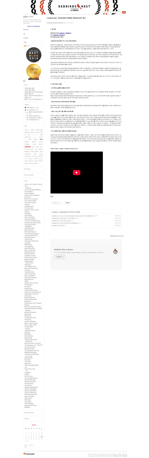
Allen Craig (38, 154)
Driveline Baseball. (30, 380)
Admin (24, 42)
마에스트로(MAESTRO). (32, 365)
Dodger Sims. (29, 288)
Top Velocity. (28, 385)
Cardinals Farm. (29, 206)
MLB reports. (28, 244)
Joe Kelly (34, 156)
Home (89, 454)
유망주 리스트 (38, 158)
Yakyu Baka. (28, 402)
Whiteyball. (28, 213)
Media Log (107, 454)
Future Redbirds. (29, 193)
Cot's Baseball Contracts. (32, 233)
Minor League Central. (31, 323)
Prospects (27, 156)
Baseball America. (30, 252)
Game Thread (38, 161)
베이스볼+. (28, 360)
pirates (41, 149)
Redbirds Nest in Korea (63, 249)
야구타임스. (28, 361)
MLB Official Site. (30, 228)
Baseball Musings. (30, 297)
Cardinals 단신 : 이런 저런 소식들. (61, 220)
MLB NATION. (29, 358)
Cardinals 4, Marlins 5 (58, 35)
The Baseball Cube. (30, 317)
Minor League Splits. (31, 325)
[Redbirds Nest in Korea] (74, 14)
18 (31, 436)
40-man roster (29, 149)
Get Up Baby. (28, 215)
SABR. (26, 281)
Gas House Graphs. (30, 202)
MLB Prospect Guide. (31, 257)
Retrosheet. (28, 316)
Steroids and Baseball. (31, 387)
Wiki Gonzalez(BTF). (31, 391)
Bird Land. (28, 197)
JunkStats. (28, 243)
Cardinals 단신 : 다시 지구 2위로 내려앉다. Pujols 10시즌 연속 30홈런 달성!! (73, 216)
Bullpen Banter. (29, 261)
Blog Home (25, 29)
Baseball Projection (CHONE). (33, 308)
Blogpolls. (27, 407)
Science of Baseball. (31, 392)
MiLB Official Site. (30, 248)
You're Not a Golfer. (30, 224)
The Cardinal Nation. (31, 201)
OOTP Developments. (31, 394)
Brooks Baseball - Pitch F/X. (33, 343)
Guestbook (25, 38)
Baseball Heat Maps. (31, 352)
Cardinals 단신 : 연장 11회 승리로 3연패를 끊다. (65, 223)
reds (33, 147)
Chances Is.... (29, 296)
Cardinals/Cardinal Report (54, 23)
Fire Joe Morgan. (30, 396)
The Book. (28, 270)
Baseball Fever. (29, 279)
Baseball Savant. (30, 349)
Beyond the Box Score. (31, 268)
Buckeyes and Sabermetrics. (33, 307)
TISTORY (29, 454)
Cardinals (28, 147)
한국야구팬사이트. (30, 369)
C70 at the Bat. (29, 208)
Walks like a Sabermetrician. (33, 292)
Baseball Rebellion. (30, 381)
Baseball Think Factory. (31, 283)
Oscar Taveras (29, 161)
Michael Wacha (30, 142)
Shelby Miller (35, 151)
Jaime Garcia (33, 139)
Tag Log (102, 454)
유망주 (26, 130)
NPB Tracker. (28, 398)
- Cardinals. (28, 188)
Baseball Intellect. (30, 254)
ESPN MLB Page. (30, 237)
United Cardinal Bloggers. (32, 195)
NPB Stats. (28, 400)
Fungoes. (27, 204)
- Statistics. (28, 310)
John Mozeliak (33, 163)
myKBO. (27, 374)
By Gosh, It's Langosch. (31, 199)
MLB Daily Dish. (29, 230)
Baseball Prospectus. (31, 277)
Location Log (95, 454)
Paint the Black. (29, 383)
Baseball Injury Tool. (31, 405)
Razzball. (27, 332)
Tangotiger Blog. (29, 272)
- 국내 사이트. (29, 356)
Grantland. (28, 372)
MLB (41, 139)
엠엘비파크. (28, 363)
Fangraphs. (28, 265)
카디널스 (35, 137)
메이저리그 (35, 134)
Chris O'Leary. (29, 376)
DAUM (111, 456)
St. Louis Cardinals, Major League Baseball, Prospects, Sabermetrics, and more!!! (79, 252)
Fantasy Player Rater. (31, 339)
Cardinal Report (63, 212)
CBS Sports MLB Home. (32, 241)
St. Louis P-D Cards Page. (32, 221)
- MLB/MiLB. (28, 226)
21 (39, 436)
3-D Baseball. (29, 285)
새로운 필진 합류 (29, 88)
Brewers (27, 151)
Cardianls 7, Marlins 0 (65, 33)
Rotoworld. (28, 334)
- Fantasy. (27, 328)
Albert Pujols (38, 144)
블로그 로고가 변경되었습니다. (34, 99)
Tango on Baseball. (30, 274)
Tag (24, 33)
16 (26, 436)
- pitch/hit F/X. (29, 341)
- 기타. (26, 370)
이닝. (26, 367)
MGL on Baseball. (30, 275)
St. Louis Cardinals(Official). (33, 190)
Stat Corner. (28, 314)
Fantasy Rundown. (30, 330)
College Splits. (29, 327)
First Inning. (28, 319)
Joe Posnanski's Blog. (31, 235)
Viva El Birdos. (29, 191)
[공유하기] (57, 203)
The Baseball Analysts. (31, 290)
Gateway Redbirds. (30, 219)
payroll (27, 163)
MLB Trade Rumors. (30, 232)
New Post (124, 454)
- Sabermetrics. (29, 263)
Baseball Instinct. (30, 259)
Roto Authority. (29, 336)
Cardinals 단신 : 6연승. (58, 225)
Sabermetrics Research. (32, 294)
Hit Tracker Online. (30, 347)
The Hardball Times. (31, 266)
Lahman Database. (30, 321)
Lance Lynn (39, 147)
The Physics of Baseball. (32, 354)
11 (31, 434)
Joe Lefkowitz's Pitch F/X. (32, 350)
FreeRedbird (92, 456)
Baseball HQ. (28, 338)
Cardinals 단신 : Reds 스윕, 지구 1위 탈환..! (64, 218)
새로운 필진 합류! (30, 90)
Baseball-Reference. (31, 312)
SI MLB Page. (29, 239)
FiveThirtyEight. (29, 403)
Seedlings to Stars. (30, 255)
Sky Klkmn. (28, 286)
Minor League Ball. (30, 250)
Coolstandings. (29, 246)
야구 (36, 149)
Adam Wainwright (37, 130)
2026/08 (34, 425)
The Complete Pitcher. (31, 378)
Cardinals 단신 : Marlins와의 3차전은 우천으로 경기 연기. (66, 18)
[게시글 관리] (60, 203)
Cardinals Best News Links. (33, 223)
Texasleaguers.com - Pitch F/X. (34, 345)
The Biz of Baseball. (30, 389)
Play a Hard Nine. (30, 217)
